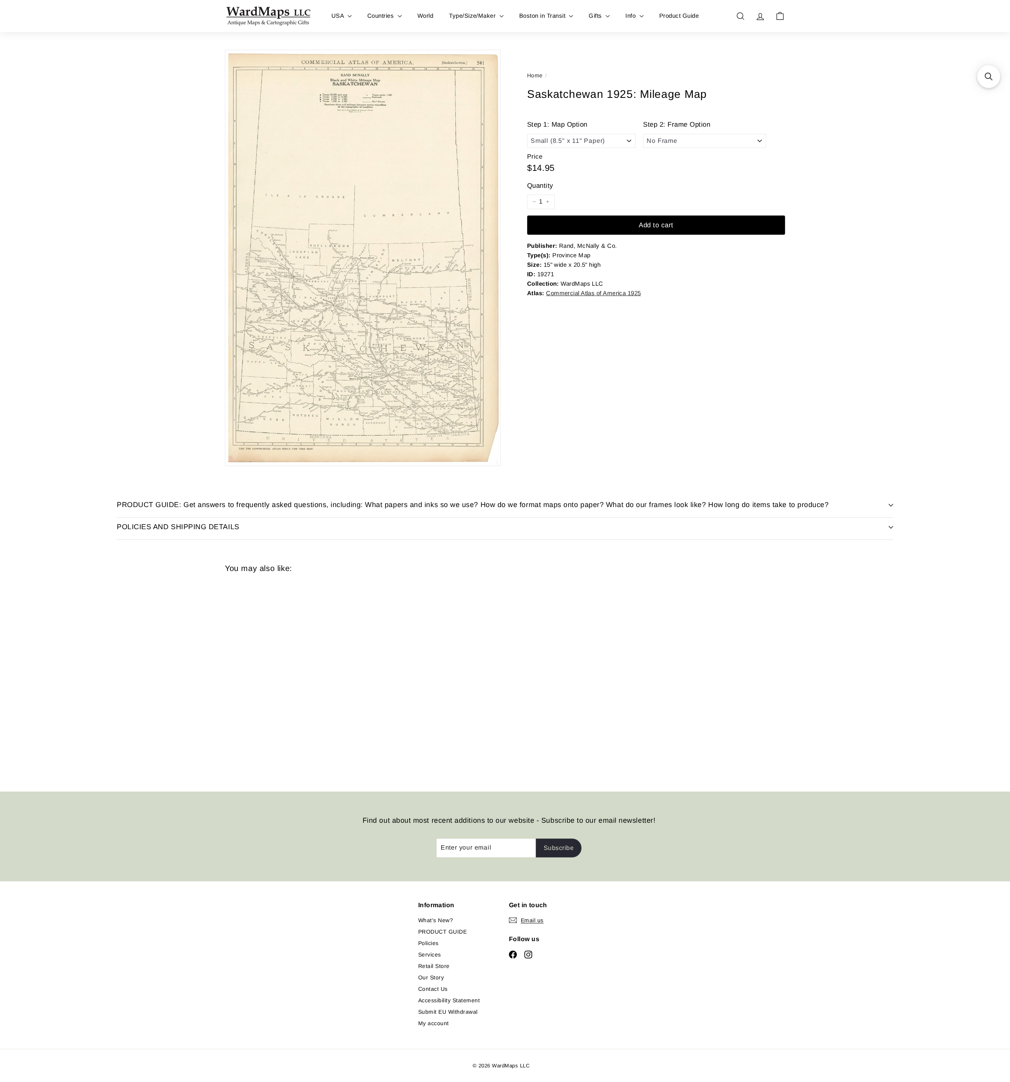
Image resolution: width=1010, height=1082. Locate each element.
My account (433, 1023)
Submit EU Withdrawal (448, 1012)
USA (338, 15)
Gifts (596, 15)
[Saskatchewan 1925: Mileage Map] (268, 676)
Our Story (431, 977)
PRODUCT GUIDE (442, 931)
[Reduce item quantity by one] (534, 202)
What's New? (435, 920)
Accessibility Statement (449, 1000)
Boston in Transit (543, 15)
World (425, 15)
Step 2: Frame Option (676, 124)
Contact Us (433, 989)
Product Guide (679, 15)
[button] (988, 76)
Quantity (540, 185)
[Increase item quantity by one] (548, 202)
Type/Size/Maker (473, 15)
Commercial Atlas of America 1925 (593, 293)
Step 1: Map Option (557, 124)
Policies (428, 943)
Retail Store (434, 966)
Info (631, 15)
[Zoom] (362, 258)
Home (535, 75)
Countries (381, 15)
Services (429, 954)
